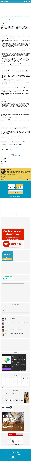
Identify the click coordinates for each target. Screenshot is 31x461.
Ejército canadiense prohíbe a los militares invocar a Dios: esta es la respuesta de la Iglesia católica (16, 322)
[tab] (12, 434)
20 (15, 382)
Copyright (13, 452)
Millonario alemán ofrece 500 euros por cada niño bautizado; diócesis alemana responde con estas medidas (16, 334)
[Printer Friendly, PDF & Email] (3, 25)
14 (19, 381)
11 (7, 381)
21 (19, 382)
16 (27, 381)
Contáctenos (17, 452)
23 (27, 382)
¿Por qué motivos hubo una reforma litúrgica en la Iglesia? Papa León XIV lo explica (14, 329)
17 (3, 382)
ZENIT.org (18, 26)
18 (7, 382)
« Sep (2, 387)
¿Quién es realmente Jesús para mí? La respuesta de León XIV (12, 318)
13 (15, 381)
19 (11, 382)
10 (3, 381)
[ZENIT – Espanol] (8, 1)
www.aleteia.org (14, 117)
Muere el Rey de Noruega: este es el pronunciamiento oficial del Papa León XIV (12, 392)
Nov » (3, 387)
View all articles (3, 166)
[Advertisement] (15, 8)
